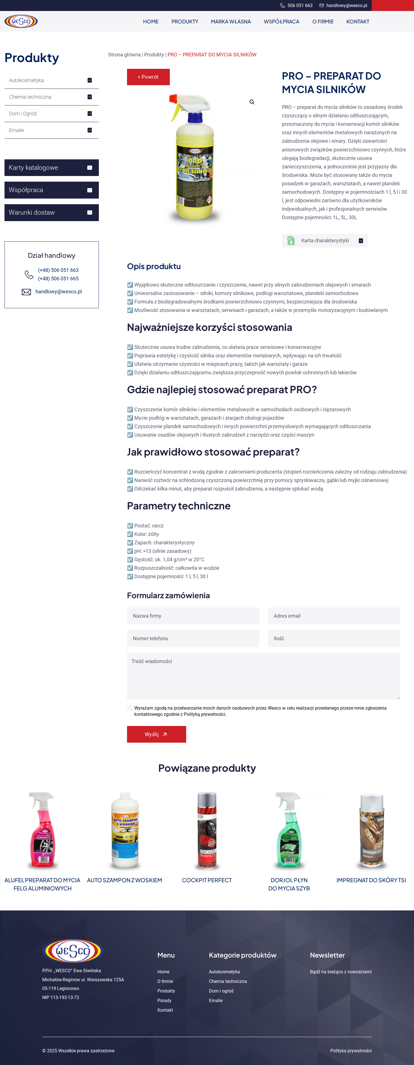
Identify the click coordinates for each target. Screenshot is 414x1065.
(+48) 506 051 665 (58, 278)
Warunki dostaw (32, 212)
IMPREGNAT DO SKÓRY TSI (371, 880)
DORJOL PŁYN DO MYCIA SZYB (289, 884)
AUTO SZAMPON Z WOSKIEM (124, 880)
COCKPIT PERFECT (207, 880)
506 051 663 (299, 5)
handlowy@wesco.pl (346, 5)
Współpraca (26, 190)
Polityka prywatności (351, 1050)
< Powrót (148, 77)
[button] (252, 102)
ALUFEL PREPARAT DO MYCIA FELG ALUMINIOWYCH (42, 884)
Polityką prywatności (204, 714)
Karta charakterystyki (325, 240)
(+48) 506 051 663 (58, 270)
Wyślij (152, 734)
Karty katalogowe (33, 167)
